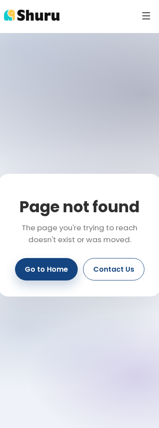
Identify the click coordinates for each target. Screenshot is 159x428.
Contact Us (113, 269)
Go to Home (46, 269)
